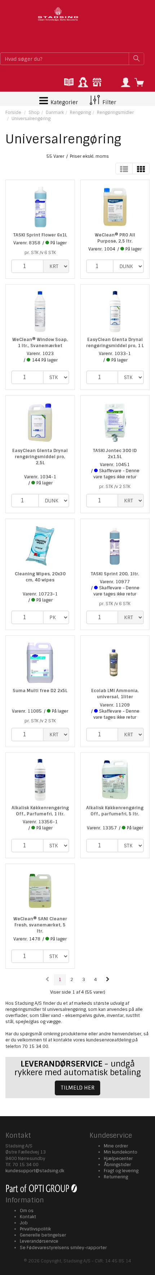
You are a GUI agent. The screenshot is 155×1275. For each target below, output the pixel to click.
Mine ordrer (116, 1146)
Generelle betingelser (43, 1235)
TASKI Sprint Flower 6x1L (40, 235)
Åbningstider (117, 1165)
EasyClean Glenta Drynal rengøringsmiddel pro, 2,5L (40, 457)
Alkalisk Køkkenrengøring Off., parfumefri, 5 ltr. (114, 811)
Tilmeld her (77, 1087)
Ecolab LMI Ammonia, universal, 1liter (115, 694)
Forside (13, 112)
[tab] (69, 83)
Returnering (116, 1177)
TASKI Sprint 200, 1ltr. (115, 574)
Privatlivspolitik (35, 1229)
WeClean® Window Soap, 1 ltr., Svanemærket (40, 343)
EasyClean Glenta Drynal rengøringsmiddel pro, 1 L (115, 343)
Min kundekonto (120, 1152)
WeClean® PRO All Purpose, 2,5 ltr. (115, 238)
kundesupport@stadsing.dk (34, 1171)
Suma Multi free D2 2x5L (40, 691)
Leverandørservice (39, 1241)
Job (24, 1223)
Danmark (55, 112)
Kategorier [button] (63, 102)
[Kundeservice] (83, 83)
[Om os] (97, 83)
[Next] (107, 979)
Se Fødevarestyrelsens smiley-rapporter (63, 1248)
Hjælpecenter (118, 1158)
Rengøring (80, 112)
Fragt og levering (121, 1171)
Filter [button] (108, 102)
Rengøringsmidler (115, 112)
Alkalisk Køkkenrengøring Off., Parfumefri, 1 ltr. (40, 811)
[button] (125, 83)
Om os (27, 1211)
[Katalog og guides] (69, 83)
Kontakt (28, 1217)
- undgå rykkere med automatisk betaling (77, 1068)
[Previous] (47, 979)
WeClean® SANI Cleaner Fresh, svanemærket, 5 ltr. (40, 925)
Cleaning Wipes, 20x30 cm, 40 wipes (40, 577)
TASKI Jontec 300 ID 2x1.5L (115, 454)
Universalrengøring (31, 118)
